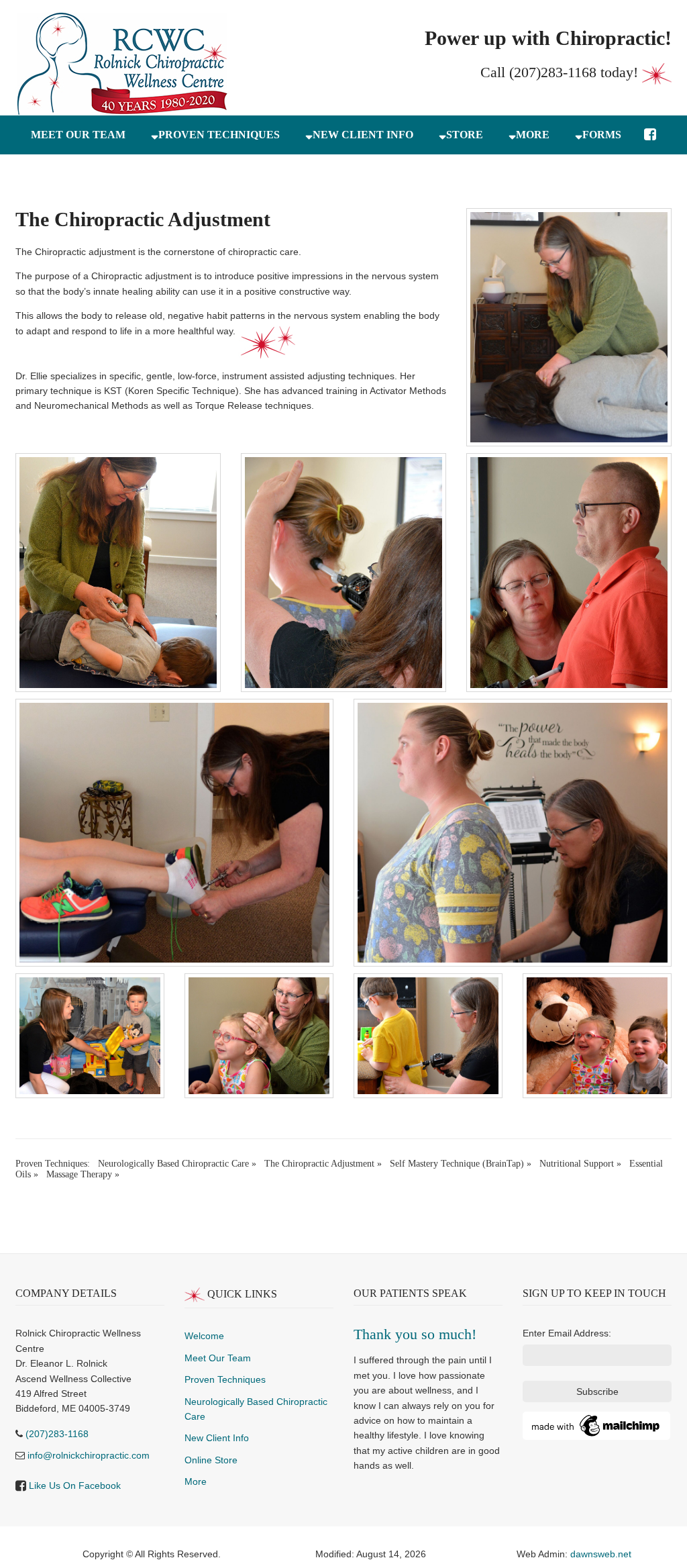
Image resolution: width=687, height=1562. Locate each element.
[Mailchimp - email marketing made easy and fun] (596, 1425)
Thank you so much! (415, 1334)
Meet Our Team (217, 1358)
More (532, 134)
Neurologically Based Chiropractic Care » (177, 1164)
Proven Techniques (219, 134)
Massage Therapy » (82, 1174)
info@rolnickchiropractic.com (89, 1455)
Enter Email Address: (567, 1333)
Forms (601, 134)
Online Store (210, 1460)
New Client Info (363, 134)
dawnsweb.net (600, 1554)
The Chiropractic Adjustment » (323, 1164)
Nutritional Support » (580, 1164)
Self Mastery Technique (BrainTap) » (460, 1164)
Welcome (204, 1335)
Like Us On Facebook (75, 1485)
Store (464, 134)
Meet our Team (78, 134)
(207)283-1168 (552, 72)
